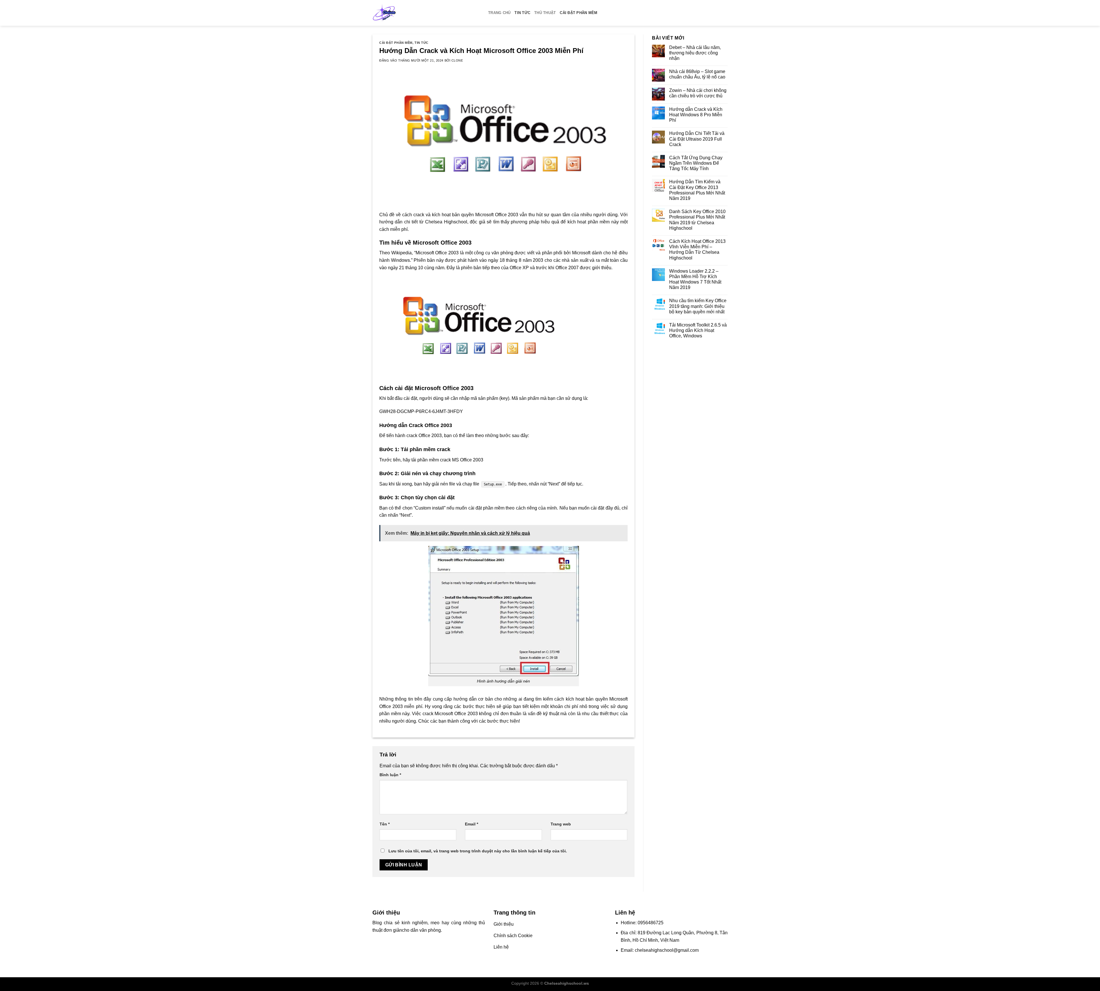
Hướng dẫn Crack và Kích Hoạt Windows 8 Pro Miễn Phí (695, 115)
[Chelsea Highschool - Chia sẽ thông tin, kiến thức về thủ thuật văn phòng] (426, 13)
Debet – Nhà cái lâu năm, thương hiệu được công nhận (695, 53)
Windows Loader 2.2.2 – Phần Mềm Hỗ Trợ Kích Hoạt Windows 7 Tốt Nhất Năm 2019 (695, 279)
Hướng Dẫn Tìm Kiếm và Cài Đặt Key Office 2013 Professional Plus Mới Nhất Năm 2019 (697, 190)
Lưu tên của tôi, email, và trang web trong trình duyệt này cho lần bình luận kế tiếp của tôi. (477, 851)
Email (471, 824)
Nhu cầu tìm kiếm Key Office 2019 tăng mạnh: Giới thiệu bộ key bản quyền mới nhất (697, 306)
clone (457, 60)
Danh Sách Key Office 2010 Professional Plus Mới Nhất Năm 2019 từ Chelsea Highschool (697, 220)
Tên (385, 824)
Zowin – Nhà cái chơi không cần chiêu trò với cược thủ (697, 93)
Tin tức (522, 13)
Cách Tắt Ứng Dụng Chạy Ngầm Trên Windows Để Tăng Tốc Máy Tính (695, 163)
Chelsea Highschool (446, 221)
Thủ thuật (545, 13)
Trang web (561, 824)
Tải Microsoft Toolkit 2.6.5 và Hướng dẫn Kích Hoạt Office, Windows (698, 330)
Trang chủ (499, 13)
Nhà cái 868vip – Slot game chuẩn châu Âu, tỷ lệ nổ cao (697, 74)
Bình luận (390, 774)
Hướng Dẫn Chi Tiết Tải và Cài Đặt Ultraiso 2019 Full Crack (696, 139)
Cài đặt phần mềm (578, 13)
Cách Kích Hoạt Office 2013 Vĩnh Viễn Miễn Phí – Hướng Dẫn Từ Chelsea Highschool (697, 249)
